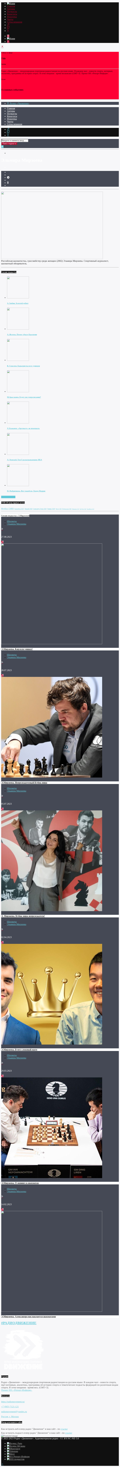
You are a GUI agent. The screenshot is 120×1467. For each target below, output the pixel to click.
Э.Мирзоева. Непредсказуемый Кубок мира (24, 782)
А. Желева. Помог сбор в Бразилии (22, 334)
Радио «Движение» (19, 103)
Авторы (11, 9)
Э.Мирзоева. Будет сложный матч (19, 1049)
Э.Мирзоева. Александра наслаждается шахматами (28, 1316)
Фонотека (12, 16)
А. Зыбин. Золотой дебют (17, 303)
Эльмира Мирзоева (16, 524)
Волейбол (90, 509)
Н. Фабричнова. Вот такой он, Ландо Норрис (26, 491)
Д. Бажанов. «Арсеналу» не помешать (23, 428)
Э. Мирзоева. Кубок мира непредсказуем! (23, 916)
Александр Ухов (40, 509)
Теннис (51, 509)
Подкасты (12, 11)
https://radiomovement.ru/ (13, 1401)
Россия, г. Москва (10, 1416)
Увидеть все (9, 497)
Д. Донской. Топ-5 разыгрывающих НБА (24, 460)
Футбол (7, 509)
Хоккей (29, 509)
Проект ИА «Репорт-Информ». (16, 1390)
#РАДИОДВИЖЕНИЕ (18, 1323)
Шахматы (75, 509)
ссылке (64, 1429)
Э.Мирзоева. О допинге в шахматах (20, 1183)
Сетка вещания (14, 22)
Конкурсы (12, 14)
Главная (11, 6)
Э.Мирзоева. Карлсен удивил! (17, 649)
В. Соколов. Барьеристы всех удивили (23, 366)
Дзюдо (59, 509)
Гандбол (83, 509)
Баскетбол (19, 509)
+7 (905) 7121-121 (10, 1406)
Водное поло (67, 509)
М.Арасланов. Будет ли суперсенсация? (24, 397)
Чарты (10, 19)
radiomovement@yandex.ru (14, 1411)
